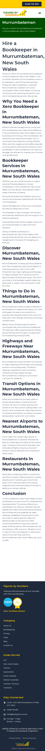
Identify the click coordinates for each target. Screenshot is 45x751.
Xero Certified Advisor (14, 611)
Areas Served (11, 655)
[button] (40, 13)
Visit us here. (32, 96)
